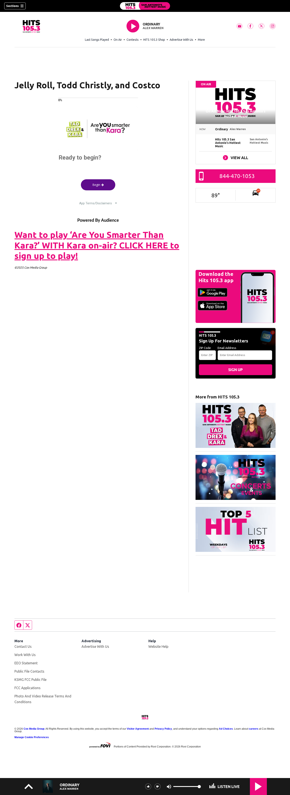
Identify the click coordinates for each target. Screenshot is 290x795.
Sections (12, 6)
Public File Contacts (29, 671)
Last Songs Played (97, 39)
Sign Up (235, 369)
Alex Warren (153, 28)
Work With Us (25, 655)
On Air (118, 39)
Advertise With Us (181, 39)
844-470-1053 (237, 176)
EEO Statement (26, 663)
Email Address (227, 348)
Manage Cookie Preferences (31, 737)
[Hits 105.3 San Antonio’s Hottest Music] (145, 6)
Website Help (158, 646)
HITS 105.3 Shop (154, 39)
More (201, 39)
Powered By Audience (98, 220)
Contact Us (23, 646)
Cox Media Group (34, 728)
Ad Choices (226, 728)
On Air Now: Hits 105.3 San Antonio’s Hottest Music (235, 113)
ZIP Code (205, 348)
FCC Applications (27, 688)
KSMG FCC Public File (30, 679)
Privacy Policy (163, 728)
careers (253, 728)
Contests (133, 39)
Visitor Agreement (138, 728)
